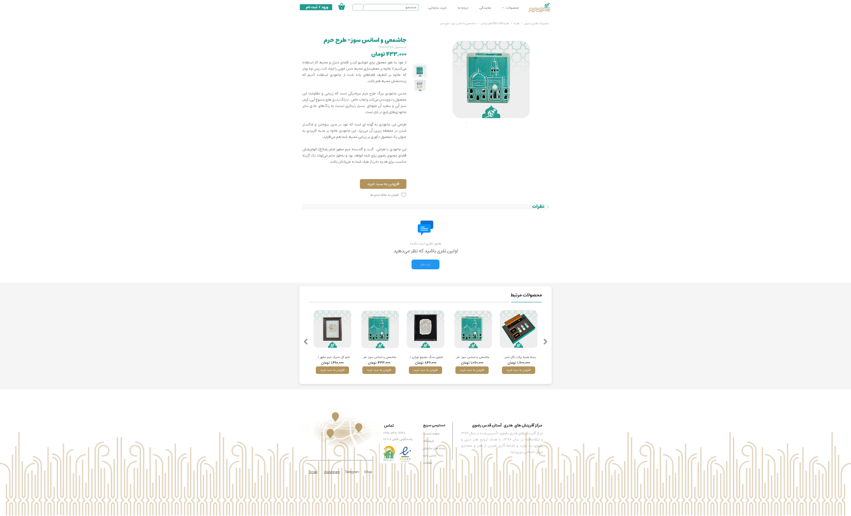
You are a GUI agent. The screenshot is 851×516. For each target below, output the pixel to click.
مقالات (427, 462)
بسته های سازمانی (434, 448)
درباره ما (463, 8)
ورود (325, 7)
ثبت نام (311, 7)
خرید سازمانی (437, 8)
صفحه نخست (431, 433)
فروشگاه (428, 441)
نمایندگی (485, 8)
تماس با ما (429, 455)
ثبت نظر (425, 264)
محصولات (512, 8)
